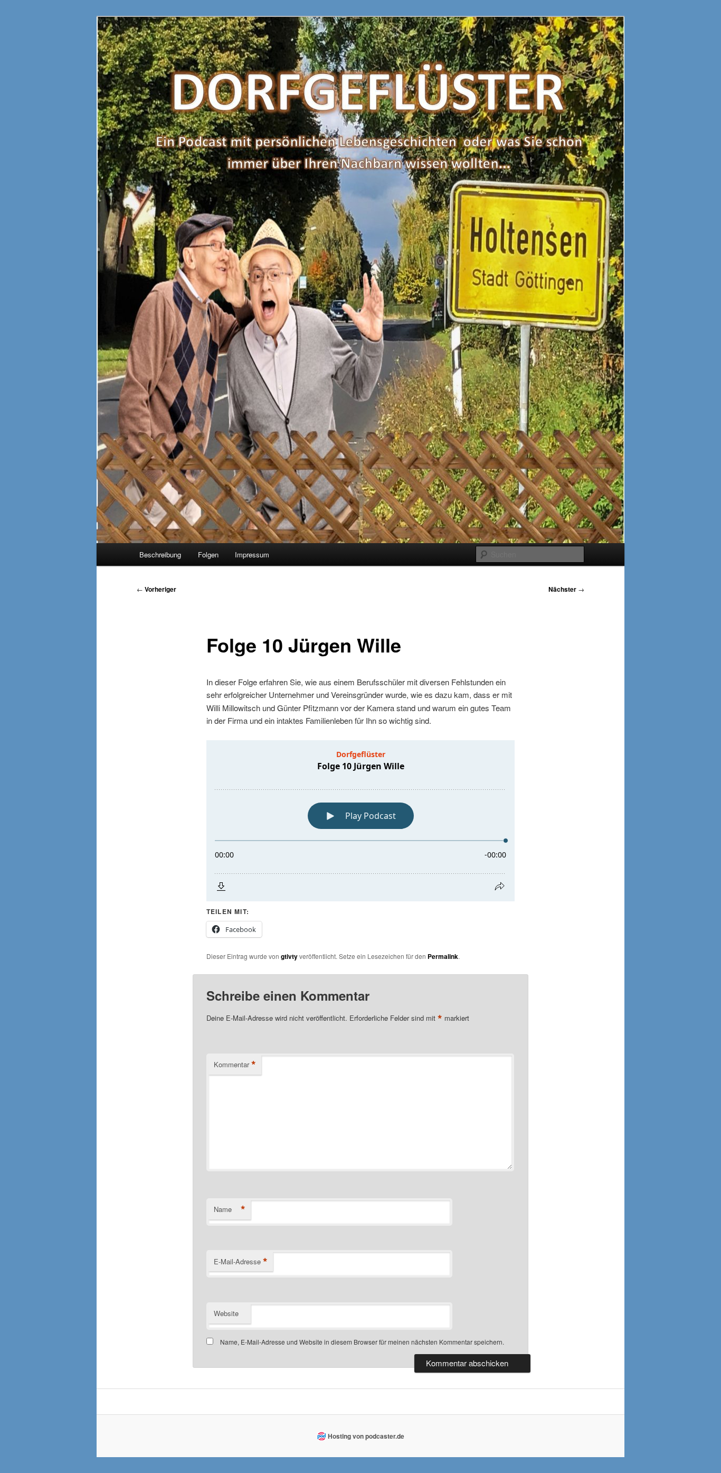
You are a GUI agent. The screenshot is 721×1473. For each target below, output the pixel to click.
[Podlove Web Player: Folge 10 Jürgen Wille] (360, 820)
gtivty (289, 956)
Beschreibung (160, 554)
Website (226, 1313)
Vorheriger (156, 589)
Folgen (208, 554)
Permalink (443, 956)
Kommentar (235, 1064)
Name (229, 1209)
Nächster (566, 589)
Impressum (252, 554)
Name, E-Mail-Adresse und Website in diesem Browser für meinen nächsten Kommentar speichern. (362, 1341)
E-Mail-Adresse (241, 1261)
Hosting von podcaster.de (366, 1436)
